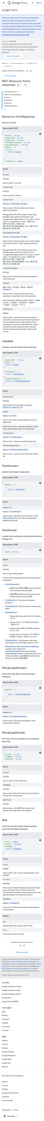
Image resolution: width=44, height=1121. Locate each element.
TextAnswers (18, 374)
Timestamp (15, 204)
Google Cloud (7, 1059)
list (5, 930)
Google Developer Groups (11, 990)
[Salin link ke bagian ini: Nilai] (9, 820)
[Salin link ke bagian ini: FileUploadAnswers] (29, 668)
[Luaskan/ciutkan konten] (18, 91)
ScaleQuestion (11, 606)
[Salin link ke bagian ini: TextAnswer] (19, 530)
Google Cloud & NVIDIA (10, 1001)
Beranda (5, 63)
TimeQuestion (11, 640)
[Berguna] (27, 71)
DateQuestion (11, 612)
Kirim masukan (10, 76)
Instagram (6, 1019)
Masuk (38, 3)
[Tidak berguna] (30, 71)
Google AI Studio (8, 1052)
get (4, 921)
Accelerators (6, 998)
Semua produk (7, 1100)
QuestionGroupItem (29, 646)
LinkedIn (5, 1023)
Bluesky (5, 1015)
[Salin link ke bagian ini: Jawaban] (15, 341)
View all (5, 1067)
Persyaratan (6, 1110)
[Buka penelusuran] (32, 2)
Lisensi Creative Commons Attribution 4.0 (25, 961)
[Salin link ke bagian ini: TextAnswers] (20, 466)
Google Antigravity (8, 1055)
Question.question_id (13, 407)
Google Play (6, 1063)
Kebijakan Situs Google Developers (17, 968)
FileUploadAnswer (22, 694)
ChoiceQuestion (10, 518)
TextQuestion (11, 600)
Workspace (25, 2)
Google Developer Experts (11, 994)
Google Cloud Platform (10, 1093)
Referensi (8, 66)
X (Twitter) (6, 1027)
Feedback (17, 849)
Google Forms (9, 10)
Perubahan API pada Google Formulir (15, 35)
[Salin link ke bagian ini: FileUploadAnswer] (27, 733)
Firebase (5, 1048)
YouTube (5, 1030)
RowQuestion (10, 646)
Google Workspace (17, 63)
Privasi (15, 1110)
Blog (3, 1012)
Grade (15, 364)
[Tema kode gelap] (40, 134)
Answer (18, 152)
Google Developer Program (12, 986)
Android (5, 1040)
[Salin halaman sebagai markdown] (25, 85)
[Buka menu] (3, 3)
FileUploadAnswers (21, 381)
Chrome (5, 1044)
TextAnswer (20, 489)
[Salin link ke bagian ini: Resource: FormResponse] (37, 117)
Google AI (5, 1097)
